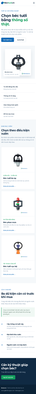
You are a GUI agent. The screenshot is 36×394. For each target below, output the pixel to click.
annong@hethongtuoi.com (7, 390)
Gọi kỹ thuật (20, 40)
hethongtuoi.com (19, 390)
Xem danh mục (7, 40)
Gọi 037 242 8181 (8, 377)
